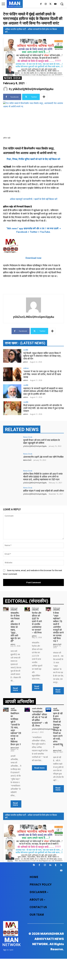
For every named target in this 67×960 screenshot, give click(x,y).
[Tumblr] (55, 865)
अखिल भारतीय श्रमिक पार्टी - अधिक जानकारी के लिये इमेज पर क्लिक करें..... (31, 30)
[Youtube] (55, 4)
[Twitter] (50, 4)
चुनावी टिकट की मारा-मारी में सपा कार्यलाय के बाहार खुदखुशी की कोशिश (41, 441)
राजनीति (25, 350)
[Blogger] (34, 865)
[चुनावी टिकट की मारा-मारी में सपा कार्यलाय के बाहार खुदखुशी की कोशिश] (12, 443)
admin (25, 362)
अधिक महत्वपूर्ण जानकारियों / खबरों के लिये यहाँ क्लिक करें (33, 199)
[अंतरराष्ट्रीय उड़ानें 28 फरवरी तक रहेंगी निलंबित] (12, 460)
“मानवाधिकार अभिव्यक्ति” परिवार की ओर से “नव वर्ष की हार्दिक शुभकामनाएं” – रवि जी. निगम (40, 718)
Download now (33, 258)
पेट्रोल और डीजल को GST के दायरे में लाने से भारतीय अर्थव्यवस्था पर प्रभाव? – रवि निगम (37, 623)
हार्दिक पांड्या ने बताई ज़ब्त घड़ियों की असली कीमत (43, 490)
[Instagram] (45, 4)
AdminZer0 (27, 460)
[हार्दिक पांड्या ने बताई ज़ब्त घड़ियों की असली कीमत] (12, 494)
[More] (44, 97)
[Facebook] (40, 4)
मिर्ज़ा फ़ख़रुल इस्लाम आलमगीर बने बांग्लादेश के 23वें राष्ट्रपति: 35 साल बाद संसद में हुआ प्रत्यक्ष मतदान (43, 408)
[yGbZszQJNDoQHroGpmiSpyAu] (6, 89)
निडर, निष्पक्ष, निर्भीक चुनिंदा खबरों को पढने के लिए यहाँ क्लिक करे (33, 159)
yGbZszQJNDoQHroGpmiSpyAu (33, 89)
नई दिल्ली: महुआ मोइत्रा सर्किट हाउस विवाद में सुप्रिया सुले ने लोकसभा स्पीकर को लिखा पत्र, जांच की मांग (42, 356)
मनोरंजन (26, 368)
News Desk (12, 78)
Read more (15, 689)
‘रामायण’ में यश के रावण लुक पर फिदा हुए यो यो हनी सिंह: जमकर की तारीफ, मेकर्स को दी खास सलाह (42, 374)
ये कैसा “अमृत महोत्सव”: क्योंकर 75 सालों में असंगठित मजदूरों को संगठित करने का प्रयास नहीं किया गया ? (58, 627)
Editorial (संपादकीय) (14, 609)
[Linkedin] (50, 865)
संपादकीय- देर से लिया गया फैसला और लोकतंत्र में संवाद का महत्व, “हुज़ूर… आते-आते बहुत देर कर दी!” (15, 627)
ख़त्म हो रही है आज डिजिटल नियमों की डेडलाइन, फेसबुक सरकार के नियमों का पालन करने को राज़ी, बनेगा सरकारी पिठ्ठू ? (58, 730)
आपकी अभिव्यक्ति (14, 709)
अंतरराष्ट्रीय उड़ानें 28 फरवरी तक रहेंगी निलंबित (43, 457)
